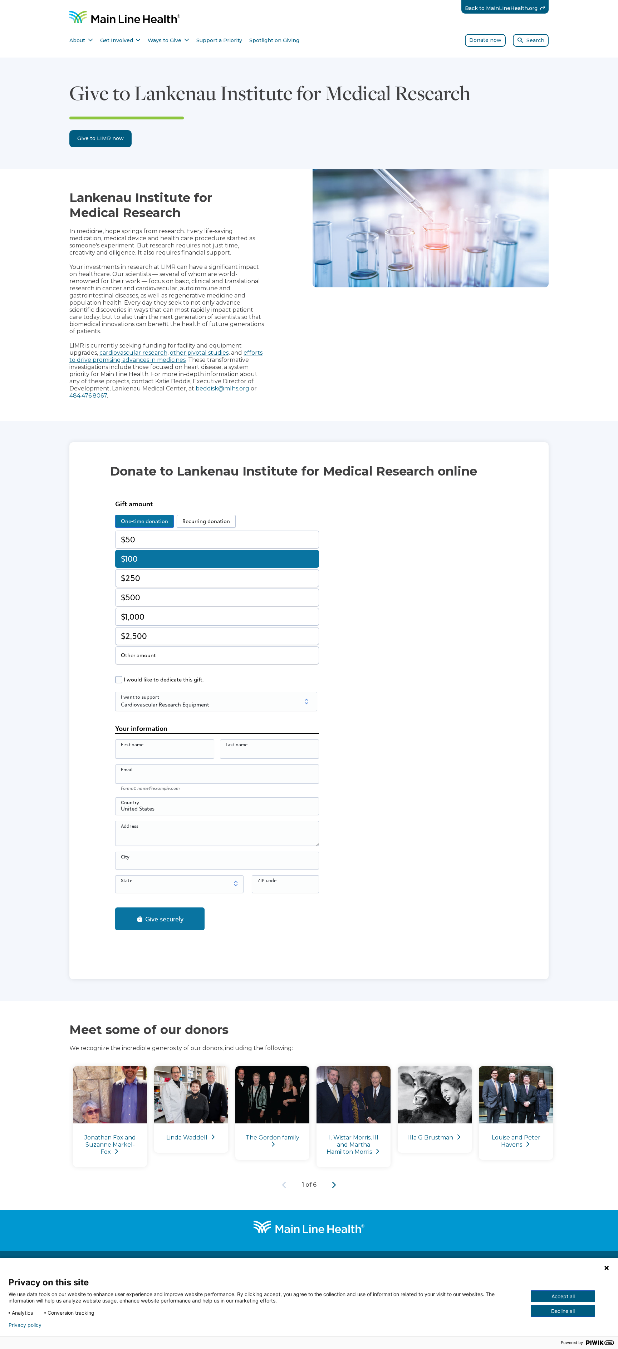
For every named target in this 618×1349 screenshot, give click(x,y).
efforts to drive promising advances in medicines (166, 356)
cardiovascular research (133, 352)
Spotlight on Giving (274, 40)
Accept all (563, 1296)
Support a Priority (219, 40)
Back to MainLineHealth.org (507, 8)
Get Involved (120, 40)
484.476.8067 (88, 395)
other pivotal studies (199, 352)
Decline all (563, 1311)
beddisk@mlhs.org (222, 388)
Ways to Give (168, 40)
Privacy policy (25, 1325)
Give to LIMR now (100, 138)
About (81, 40)
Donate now (485, 40)
